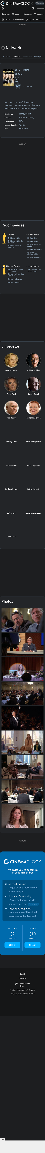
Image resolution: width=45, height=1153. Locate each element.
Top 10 (31, 20)
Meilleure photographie (32, 253)
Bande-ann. (27, 56)
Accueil (7, 14)
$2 (12, 936)
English (22, 974)
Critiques (38, 56)
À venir (7, 20)
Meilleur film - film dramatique (34, 270)
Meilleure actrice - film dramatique (16, 275)
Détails (17, 56)
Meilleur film (32, 238)
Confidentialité (24, 984)
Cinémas (28, 14)
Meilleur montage (33, 257)
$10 (32, 936)
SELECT (12, 945)
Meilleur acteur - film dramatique (15, 270)
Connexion (39, 8)
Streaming (40, 14)
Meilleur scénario (14, 283)
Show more (33, 904)
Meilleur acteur (32, 242)
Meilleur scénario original (14, 247)
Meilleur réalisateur (34, 250)
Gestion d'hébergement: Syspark (22, 990)
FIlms (17, 14)
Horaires (6, 56)
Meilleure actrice (14, 238)
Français (23, 978)
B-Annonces (19, 20)
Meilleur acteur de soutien (34, 245)
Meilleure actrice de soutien (15, 242)
